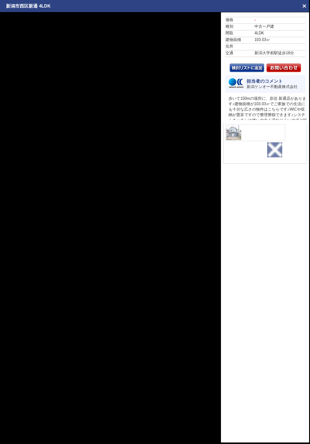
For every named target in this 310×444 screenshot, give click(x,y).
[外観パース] (255, 132)
